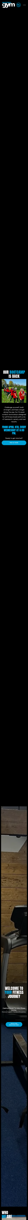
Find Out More (14, 442)
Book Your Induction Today (14, 1024)
